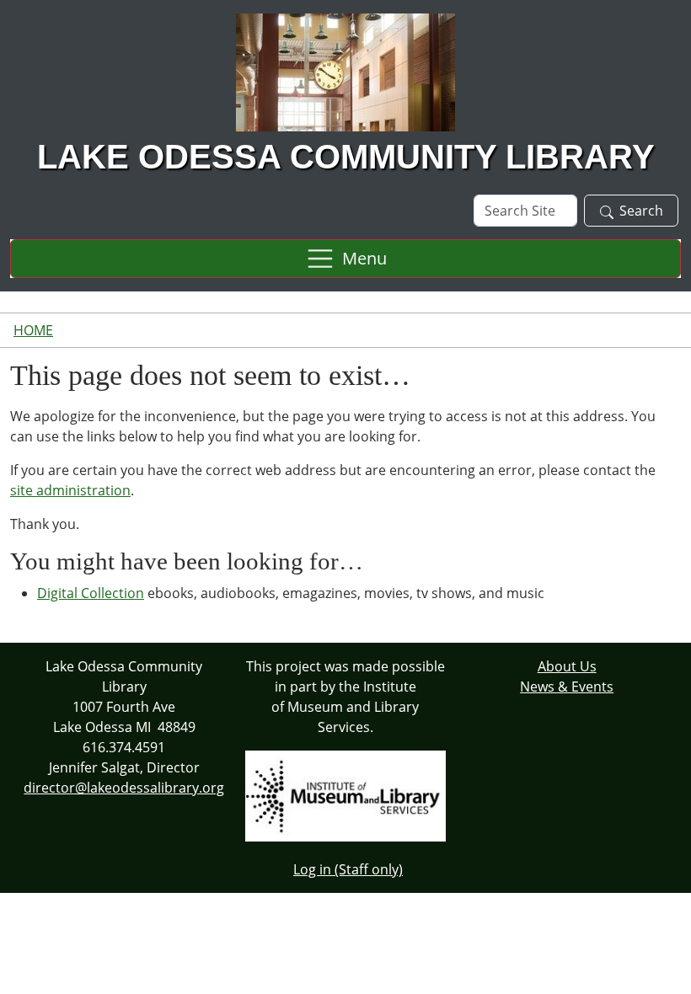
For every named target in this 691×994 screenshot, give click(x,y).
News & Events (566, 686)
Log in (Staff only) (348, 869)
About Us (567, 666)
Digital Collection (90, 593)
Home (33, 330)
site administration (70, 490)
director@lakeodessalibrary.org (124, 787)
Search (641, 210)
